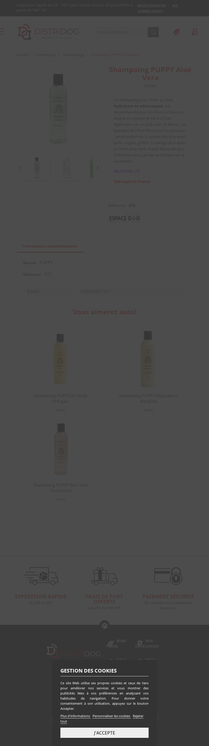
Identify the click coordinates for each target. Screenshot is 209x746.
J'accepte (104, 732)
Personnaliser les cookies (112, 716)
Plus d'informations (75, 716)
